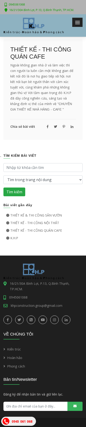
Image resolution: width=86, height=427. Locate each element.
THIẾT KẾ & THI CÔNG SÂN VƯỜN (36, 215)
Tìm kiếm (14, 191)
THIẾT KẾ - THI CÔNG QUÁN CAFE (36, 230)
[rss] (31, 320)
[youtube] (43, 320)
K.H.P (14, 238)
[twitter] (19, 320)
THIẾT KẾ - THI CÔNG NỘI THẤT (34, 223)
